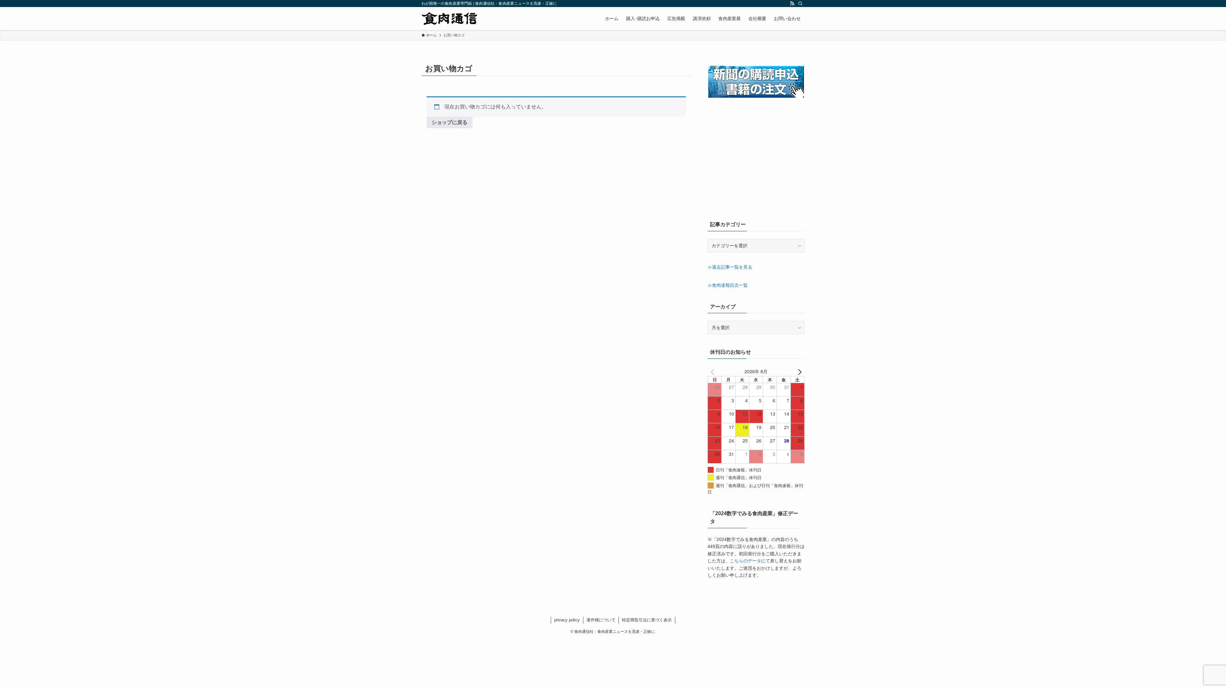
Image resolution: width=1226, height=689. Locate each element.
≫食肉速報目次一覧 (728, 285)
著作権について (601, 620)
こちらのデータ (745, 560)
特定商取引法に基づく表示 (647, 620)
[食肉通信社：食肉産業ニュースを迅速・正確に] (449, 18)
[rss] (792, 3)
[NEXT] (798, 371)
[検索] (800, 3)
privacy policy (567, 620)
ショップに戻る (449, 122)
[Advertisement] (756, 165)
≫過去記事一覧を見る (730, 267)
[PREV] (714, 371)
